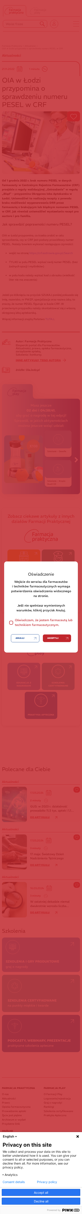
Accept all (41, 1192)
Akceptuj (52, 638)
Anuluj (20, 638)
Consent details (14, 1182)
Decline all (41, 1201)
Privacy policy (47, 1182)
